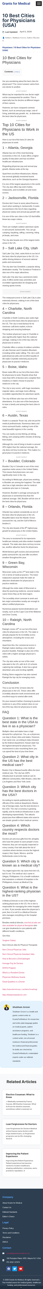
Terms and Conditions (11, 1233)
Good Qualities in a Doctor (13, 982)
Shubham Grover (19, 38)
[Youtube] (20, 1268)
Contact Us (7, 1207)
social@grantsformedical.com (18, 1253)
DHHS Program (9, 968)
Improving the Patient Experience (17, 1155)
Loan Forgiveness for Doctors (21, 1124)
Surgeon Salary (9, 940)
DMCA (5, 1242)
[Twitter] (14, 1268)
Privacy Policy (8, 1228)
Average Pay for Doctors (12, 963)
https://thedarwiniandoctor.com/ (14, 995)
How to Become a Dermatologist (16, 959)
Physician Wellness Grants (13, 977)
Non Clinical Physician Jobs (14, 950)
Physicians (7, 47)
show (17, 72)
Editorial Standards (10, 1212)
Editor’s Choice (8, 1216)
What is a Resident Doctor (13, 973)
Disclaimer (7, 1237)
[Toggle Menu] (39, 3)
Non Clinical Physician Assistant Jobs (18, 954)
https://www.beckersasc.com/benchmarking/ (19, 989)
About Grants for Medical (12, 1203)
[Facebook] (8, 1268)
